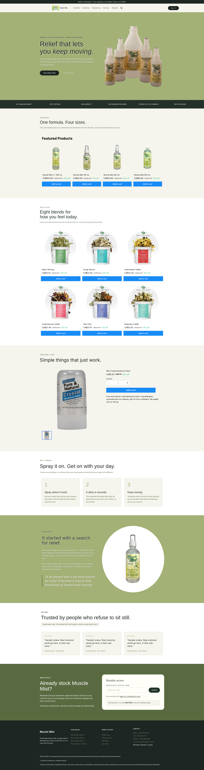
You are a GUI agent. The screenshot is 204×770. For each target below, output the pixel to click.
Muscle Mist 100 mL (77, 735)
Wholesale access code (118, 685)
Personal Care (107, 738)
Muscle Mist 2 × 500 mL (79, 744)
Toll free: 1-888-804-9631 (141, 739)
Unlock (154, 690)
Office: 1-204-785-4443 (141, 733)
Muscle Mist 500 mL (77, 741)
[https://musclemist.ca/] (55, 8)
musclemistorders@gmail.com (143, 742)
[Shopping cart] (121, 8)
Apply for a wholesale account (130, 696)
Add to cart (56, 184)
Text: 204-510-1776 (139, 736)
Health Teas (106, 735)
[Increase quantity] (127, 383)
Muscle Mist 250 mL (77, 738)
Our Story (105, 744)
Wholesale (105, 741)
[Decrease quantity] (109, 383)
